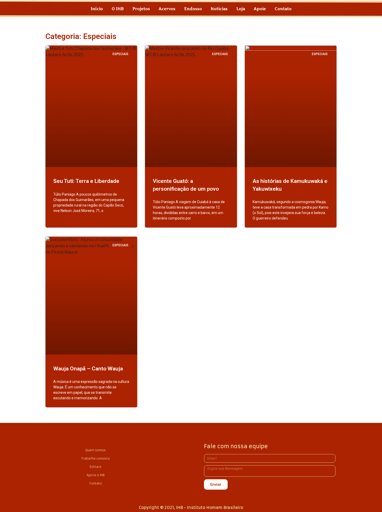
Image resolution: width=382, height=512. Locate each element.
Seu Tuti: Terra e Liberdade (86, 181)
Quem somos (95, 450)
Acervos (167, 8)
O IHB (118, 8)
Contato (283, 8)
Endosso (193, 8)
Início (97, 8)
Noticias (219, 8)
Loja (240, 8)
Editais (95, 467)
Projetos (141, 8)
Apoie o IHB (96, 475)
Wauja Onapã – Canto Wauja (88, 368)
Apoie (260, 8)
